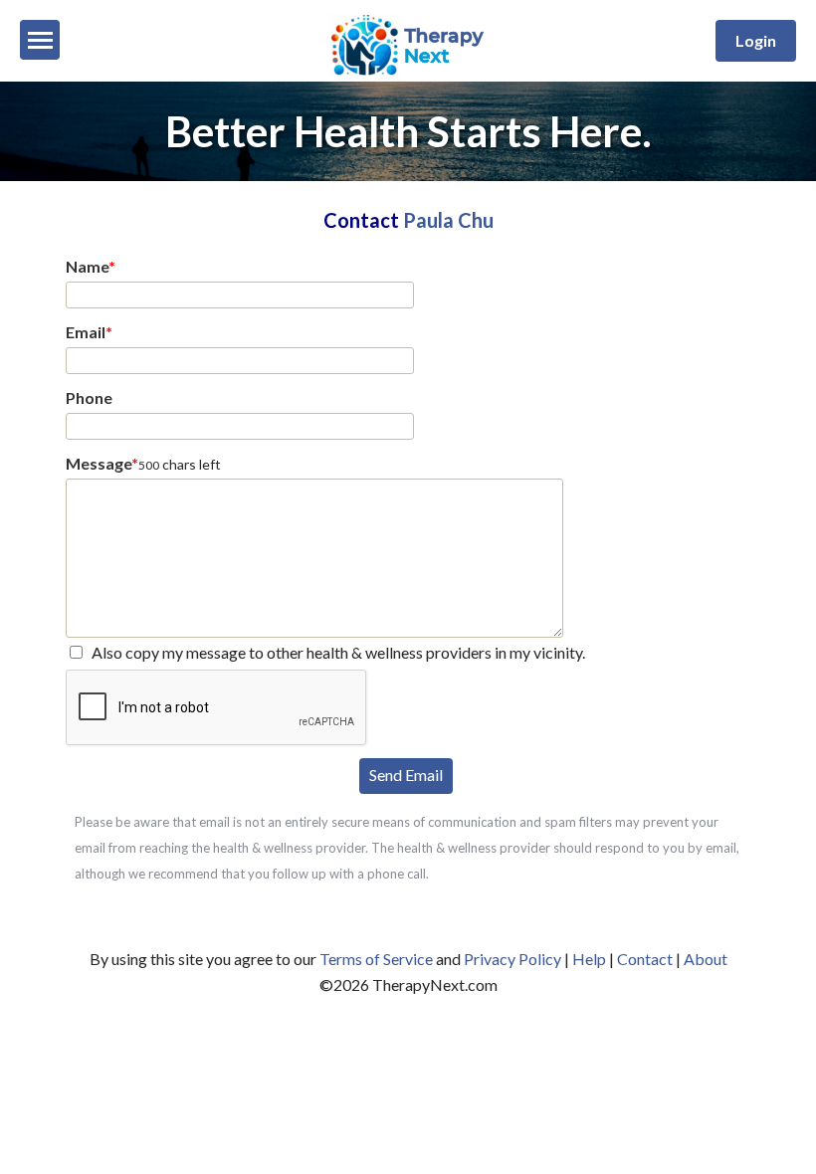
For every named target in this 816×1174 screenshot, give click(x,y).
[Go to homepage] (408, 75)
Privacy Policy (512, 958)
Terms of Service (376, 958)
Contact (645, 958)
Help (589, 958)
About (705, 958)
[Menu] (40, 40)
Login (755, 40)
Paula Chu (448, 220)
